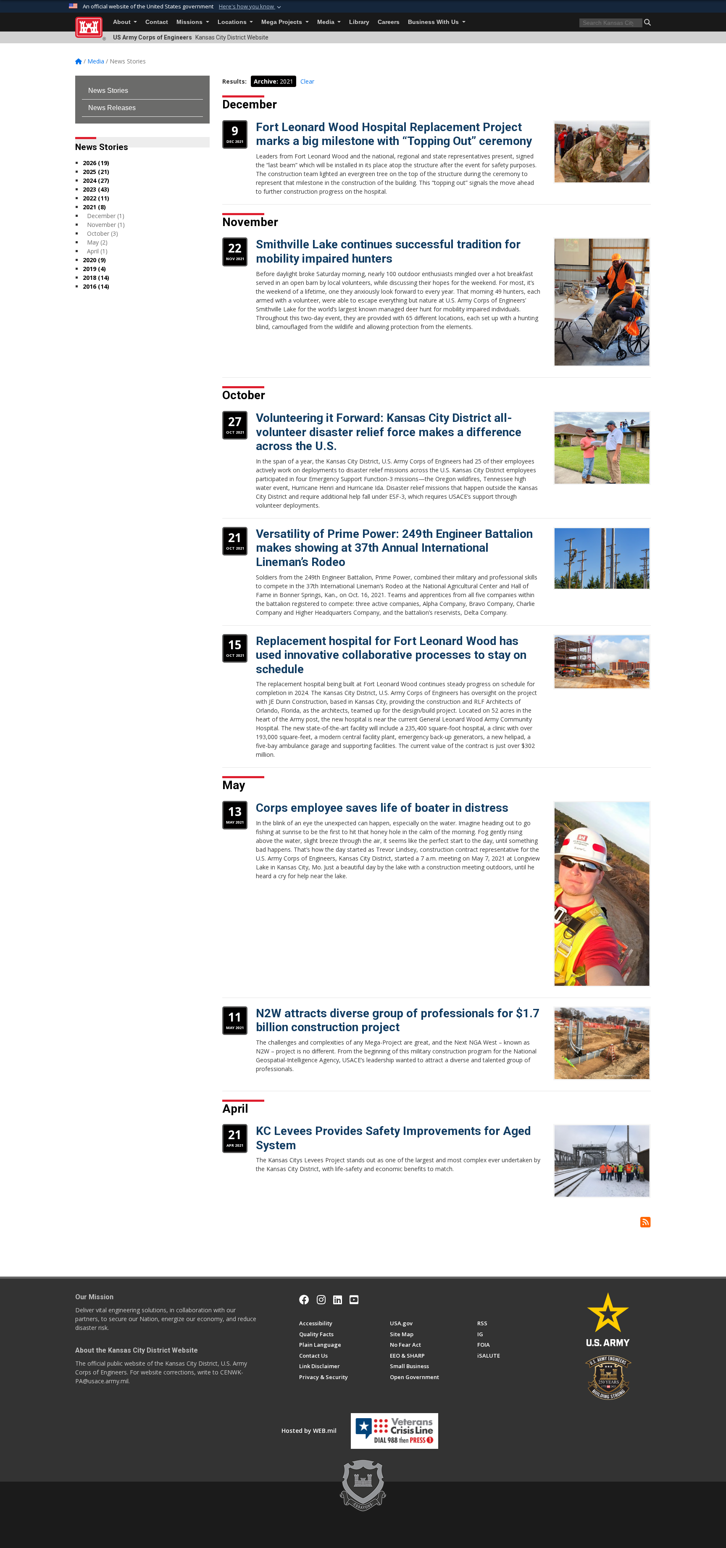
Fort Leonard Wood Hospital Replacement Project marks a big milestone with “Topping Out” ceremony (394, 134)
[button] (251, 7)
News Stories (108, 90)
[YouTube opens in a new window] (354, 1299)
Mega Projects (282, 22)
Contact (156, 22)
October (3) (102, 233)
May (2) (97, 242)
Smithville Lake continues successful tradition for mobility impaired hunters (388, 251)
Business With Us (434, 22)
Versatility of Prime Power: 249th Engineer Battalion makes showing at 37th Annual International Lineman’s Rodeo (394, 548)
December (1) (105, 216)
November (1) (106, 225)
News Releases (112, 107)
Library (359, 22)
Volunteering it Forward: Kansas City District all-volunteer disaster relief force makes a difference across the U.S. (388, 432)
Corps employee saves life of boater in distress (382, 808)
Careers (389, 22)
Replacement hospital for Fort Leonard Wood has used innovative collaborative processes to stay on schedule (391, 655)
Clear (307, 81)
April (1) (97, 251)
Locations (233, 22)
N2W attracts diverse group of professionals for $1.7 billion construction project (397, 1020)
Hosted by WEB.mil (309, 1431)
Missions (190, 22)
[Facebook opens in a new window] (304, 1299)
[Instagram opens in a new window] (321, 1299)
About (122, 22)
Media (326, 22)
